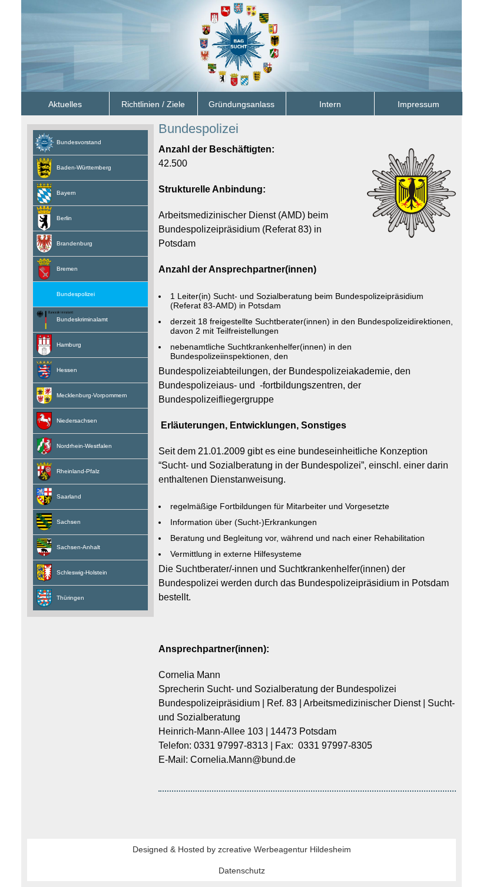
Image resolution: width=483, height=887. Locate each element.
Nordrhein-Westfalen (84, 446)
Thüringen (70, 597)
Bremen (67, 268)
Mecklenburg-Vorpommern (92, 395)
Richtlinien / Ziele (153, 104)
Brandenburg (74, 243)
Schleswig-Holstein (82, 572)
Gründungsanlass (241, 104)
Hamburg (69, 344)
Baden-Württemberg (84, 167)
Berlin (64, 218)
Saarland (69, 496)
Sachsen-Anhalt (78, 547)
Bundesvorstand (79, 142)
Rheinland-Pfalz (78, 471)
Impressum (418, 104)
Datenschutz (242, 870)
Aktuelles (65, 104)
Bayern (66, 193)
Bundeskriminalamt (82, 319)
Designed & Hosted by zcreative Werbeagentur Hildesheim (242, 849)
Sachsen (69, 522)
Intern (330, 104)
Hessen (67, 370)
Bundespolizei (198, 128)
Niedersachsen (77, 420)
